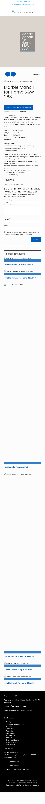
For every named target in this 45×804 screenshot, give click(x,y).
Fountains (10, 731)
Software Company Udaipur (28, 785)
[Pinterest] (36, 7)
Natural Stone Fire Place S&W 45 (19, 656)
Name (7, 219)
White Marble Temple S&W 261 (18, 669)
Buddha (9, 726)
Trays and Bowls (12, 740)
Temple (9, 738)
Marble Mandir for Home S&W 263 (20, 683)
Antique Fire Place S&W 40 (16, 467)
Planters (9, 722)
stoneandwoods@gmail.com (23, 4)
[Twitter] (33, 7)
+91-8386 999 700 (23, 2)
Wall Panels (10, 744)
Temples (22, 111)
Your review (9, 205)
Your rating (8, 200)
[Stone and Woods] (22, 12)
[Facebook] (30, 7)
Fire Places (10, 729)
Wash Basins (11, 742)
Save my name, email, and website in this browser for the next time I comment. (21, 233)
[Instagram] (40, 7)
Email (6, 225)
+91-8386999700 (12, 761)
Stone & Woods (18, 780)
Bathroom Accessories (15, 724)
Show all (36, 74)
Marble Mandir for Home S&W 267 (20, 264)
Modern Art (10, 735)
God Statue (10, 733)
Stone (16, 111)
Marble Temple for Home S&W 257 (20, 278)
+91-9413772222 (12, 765)
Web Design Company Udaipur (20, 783)
